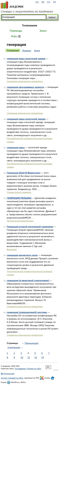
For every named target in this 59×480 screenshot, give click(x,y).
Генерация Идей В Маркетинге (23, 172)
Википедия (12, 249)
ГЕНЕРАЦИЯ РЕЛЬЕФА (19, 198)
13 (42, 357)
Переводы (16, 30)
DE (43, 2)
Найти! (52, 17)
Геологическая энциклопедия (20, 221)
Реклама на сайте (34, 369)
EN (37, 2)
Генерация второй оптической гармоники (30, 226)
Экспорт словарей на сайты (12, 378)
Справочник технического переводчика (25, 81)
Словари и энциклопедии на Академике (27, 11)
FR (54, 2)
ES (48, 2)
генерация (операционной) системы (27, 312)
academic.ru (12, 5)
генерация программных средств (25, 87)
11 (29, 357)
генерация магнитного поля (22, 255)
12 (35, 357)
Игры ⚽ (16, 36)
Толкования (29, 25)
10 (22, 357)
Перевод (26, 50)
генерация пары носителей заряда (26, 58)
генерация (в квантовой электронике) (28, 280)
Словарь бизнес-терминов (19, 192)
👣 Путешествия (7, 374)
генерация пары (16, 147)
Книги (43, 30)
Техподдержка (20, 369)
